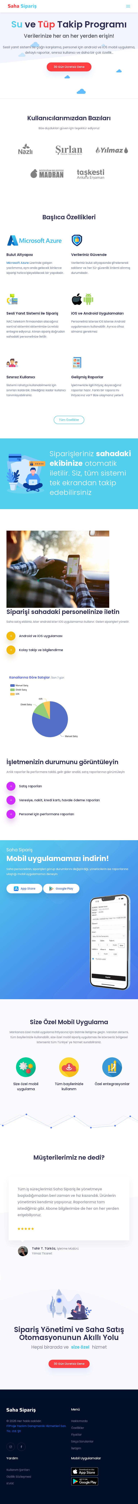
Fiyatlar (76, 1435)
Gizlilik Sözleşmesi (18, 1477)
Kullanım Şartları (18, 1470)
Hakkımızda (79, 1421)
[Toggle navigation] (128, 6)
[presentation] (6, 1217)
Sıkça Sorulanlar (82, 1441)
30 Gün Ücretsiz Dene (69, 67)
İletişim (76, 1448)
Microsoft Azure (17, 263)
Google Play (64, 889)
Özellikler (77, 1428)
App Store (28, 889)
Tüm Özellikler (69, 420)
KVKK (10, 1483)
